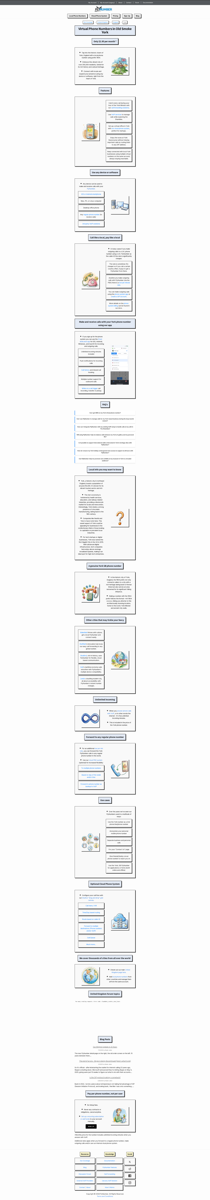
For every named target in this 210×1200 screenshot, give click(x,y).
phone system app (121, 294)
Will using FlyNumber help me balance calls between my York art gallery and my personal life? (105, 436)
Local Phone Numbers (77, 16)
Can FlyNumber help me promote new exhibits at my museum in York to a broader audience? (105, 460)
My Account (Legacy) (107, 2)
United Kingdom (103, 22)
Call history (85, 370)
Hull (81, 667)
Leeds (82, 679)
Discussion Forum (85, 1174)
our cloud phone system (120, 128)
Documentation (148, 2)
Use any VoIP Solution (109, 1181)
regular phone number (92, 215)
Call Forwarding (109, 1174)
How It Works (109, 1187)
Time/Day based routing (91, 912)
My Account (92, 2)
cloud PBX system (95, 760)
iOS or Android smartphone (91, 194)
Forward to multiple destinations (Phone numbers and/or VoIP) (91, 928)
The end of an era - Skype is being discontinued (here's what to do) (105, 1061)
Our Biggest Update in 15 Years (105, 1046)
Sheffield (83, 644)
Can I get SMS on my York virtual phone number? (105, 413)
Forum (137, 2)
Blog (137, 16)
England (115, 22)
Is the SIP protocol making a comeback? (105, 1077)
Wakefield (83, 632)
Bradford (83, 656)
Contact (128, 2)
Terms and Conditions (105, 1196)
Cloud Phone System (99, 16)
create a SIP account (118, 297)
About (120, 2)
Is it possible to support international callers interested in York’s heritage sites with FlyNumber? (105, 444)
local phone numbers (120, 977)
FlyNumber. (91, 189)
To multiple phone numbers (91, 768)
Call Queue (91, 938)
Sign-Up (127, 16)
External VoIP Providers (85, 1181)
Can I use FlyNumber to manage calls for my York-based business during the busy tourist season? (105, 420)
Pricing (115, 16)
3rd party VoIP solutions (91, 224)
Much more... (91, 944)
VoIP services (116, 115)
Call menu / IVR (91, 906)
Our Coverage (88, 22)
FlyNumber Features (110, 1167)
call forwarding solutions (120, 108)
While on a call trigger (90, 388)
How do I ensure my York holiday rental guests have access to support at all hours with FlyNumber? (105, 452)
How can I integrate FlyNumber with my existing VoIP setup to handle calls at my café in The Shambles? (105, 428)
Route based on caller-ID (91, 919)
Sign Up (91, 1126)
